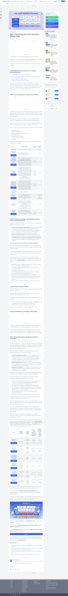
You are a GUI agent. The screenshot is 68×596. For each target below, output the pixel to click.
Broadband (23, 589)
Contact (11, 583)
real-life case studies (19, 372)
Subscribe (52, 105)
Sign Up (63, 1)
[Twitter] (10, 594)
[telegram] (1, 18)
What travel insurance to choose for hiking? (21, 74)
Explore (56, 90)
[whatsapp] (1, 14)
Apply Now (13, 155)
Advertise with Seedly (37, 583)
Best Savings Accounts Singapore (51, 587)
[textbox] (27, 570)
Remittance (24, 590)
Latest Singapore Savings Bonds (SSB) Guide (51, 585)
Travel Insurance (13, 31)
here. (29, 563)
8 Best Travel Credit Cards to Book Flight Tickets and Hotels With (25, 554)
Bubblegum (13, 149)
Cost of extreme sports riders (18, 77)
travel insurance (13, 60)
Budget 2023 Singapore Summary (51, 588)
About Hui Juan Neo (16, 559)
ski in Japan (24, 307)
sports (24, 223)
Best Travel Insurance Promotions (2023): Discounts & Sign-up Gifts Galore (27, 548)
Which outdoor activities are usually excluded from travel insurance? (26, 76)
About (11, 582)
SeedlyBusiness (36, 582)
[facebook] (1, 8)
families (35, 490)
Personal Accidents (19, 243)
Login (59, 1)
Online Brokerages (25, 583)
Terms (11, 587)
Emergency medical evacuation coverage (20, 80)
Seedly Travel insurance (15, 498)
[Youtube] (19, 594)
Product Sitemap (24, 591)
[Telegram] (17, 594)
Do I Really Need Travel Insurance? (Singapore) (21, 549)
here (52, 109)
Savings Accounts (24, 587)
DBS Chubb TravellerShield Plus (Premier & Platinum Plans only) (13, 160)
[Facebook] (13, 594)
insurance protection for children (26, 492)
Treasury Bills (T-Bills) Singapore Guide (51, 583)
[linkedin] (1, 11)
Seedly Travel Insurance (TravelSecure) (13, 464)
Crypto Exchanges (25, 586)
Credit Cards (24, 582)
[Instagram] (15, 594)
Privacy (11, 586)
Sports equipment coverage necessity (19, 79)
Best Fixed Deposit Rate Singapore (51, 582)
